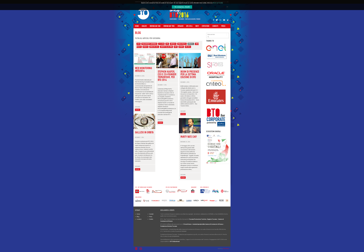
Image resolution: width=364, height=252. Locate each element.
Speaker (180, 26)
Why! (175, 47)
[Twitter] (217, 20)
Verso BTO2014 (182, 44)
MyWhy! (181, 47)
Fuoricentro (226, 248)
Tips (167, 44)
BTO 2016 (189, 26)
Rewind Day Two (169, 26)
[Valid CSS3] (144, 248)
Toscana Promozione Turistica (197, 219)
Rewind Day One (155, 26)
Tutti (138, 44)
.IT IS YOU (161, 44)
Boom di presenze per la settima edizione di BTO (189, 74)
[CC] (141, 248)
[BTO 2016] (143, 13)
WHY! (197, 26)
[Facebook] (213, 20)
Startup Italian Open (166, 47)
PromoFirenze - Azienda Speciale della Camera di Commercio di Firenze (203, 224)
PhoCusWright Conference (149, 44)
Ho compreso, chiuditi (182, 7)
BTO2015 (145, 47)
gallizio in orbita (144, 132)
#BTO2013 (173, 44)
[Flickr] (220, 20)
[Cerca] (208, 36)
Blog (138, 216)
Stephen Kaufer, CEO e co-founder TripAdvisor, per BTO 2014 (167, 76)
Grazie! (144, 26)
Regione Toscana (212, 219)
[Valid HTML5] (136, 248)
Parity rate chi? (188, 136)
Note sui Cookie (218, 3)
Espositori (205, 26)
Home (137, 26)
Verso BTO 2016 (154, 47)
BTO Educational (174, 241)
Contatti (215, 26)
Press (223, 26)
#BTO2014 (190, 44)
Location (139, 219)
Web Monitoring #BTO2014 (143, 69)
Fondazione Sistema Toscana (168, 226)
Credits (151, 219)
